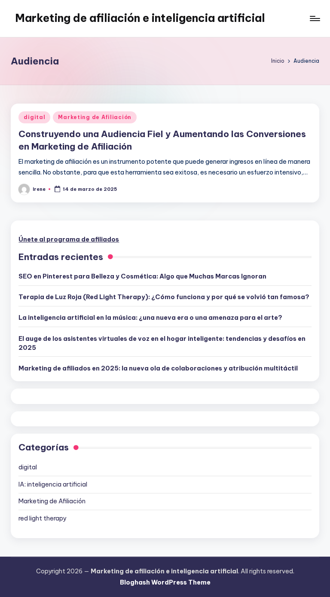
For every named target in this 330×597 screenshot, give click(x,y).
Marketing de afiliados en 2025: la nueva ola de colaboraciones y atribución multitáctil (158, 368)
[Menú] (314, 18)
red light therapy (42, 518)
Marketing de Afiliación (94, 117)
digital (34, 117)
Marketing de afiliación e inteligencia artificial (140, 18)
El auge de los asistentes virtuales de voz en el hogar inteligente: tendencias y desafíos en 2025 (162, 343)
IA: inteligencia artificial (52, 484)
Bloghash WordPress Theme (165, 582)
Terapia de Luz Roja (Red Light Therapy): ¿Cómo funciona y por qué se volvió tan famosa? (163, 297)
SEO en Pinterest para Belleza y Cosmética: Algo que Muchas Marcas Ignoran (142, 276)
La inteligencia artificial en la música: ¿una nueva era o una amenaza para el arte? (150, 317)
